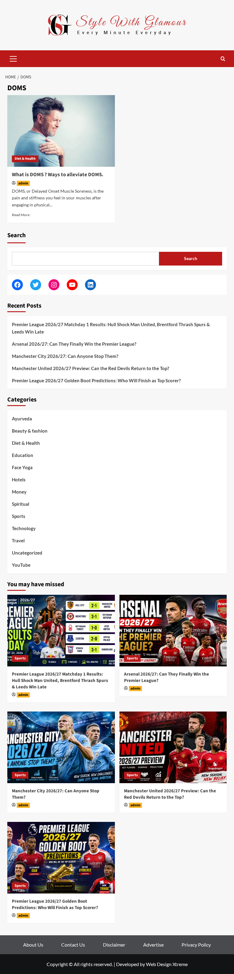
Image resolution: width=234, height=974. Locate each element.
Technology (24, 528)
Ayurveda (22, 418)
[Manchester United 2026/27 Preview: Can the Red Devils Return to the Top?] (173, 747)
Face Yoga (22, 467)
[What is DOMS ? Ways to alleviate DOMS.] (61, 131)
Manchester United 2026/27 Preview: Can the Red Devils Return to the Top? (90, 368)
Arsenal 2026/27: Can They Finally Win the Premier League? (74, 344)
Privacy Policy (196, 944)
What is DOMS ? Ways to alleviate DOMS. (57, 174)
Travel (18, 540)
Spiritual (20, 504)
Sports (18, 516)
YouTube (21, 565)
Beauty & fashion (30, 430)
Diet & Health (25, 158)
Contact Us (73, 944)
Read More (21, 214)
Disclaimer (114, 944)
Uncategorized (27, 552)
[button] (13, 58)
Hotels (19, 479)
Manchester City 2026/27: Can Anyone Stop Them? (65, 356)
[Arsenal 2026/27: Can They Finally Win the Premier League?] (173, 630)
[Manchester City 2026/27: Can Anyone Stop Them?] (61, 747)
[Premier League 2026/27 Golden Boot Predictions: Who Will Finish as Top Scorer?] (61, 858)
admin (23, 183)
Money (19, 491)
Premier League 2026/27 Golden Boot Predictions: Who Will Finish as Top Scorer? (96, 380)
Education (22, 455)
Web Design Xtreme (167, 964)
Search (16, 235)
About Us (33, 944)
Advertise (153, 944)
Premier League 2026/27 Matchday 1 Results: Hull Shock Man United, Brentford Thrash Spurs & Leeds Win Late (111, 328)
